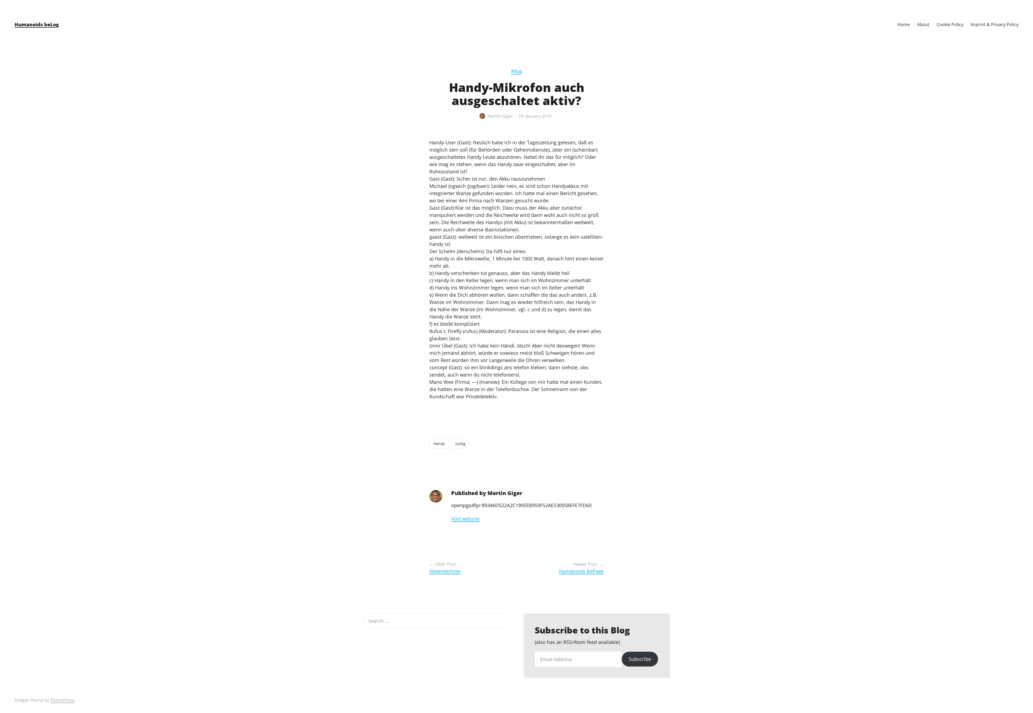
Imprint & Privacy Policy (994, 24)
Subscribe (640, 659)
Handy (439, 443)
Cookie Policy (950, 24)
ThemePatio (62, 700)
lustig (460, 443)
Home (903, 24)
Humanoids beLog (37, 24)
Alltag (516, 71)
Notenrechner (445, 571)
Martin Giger (500, 116)
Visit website (465, 518)
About (923, 24)
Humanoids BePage (581, 571)
